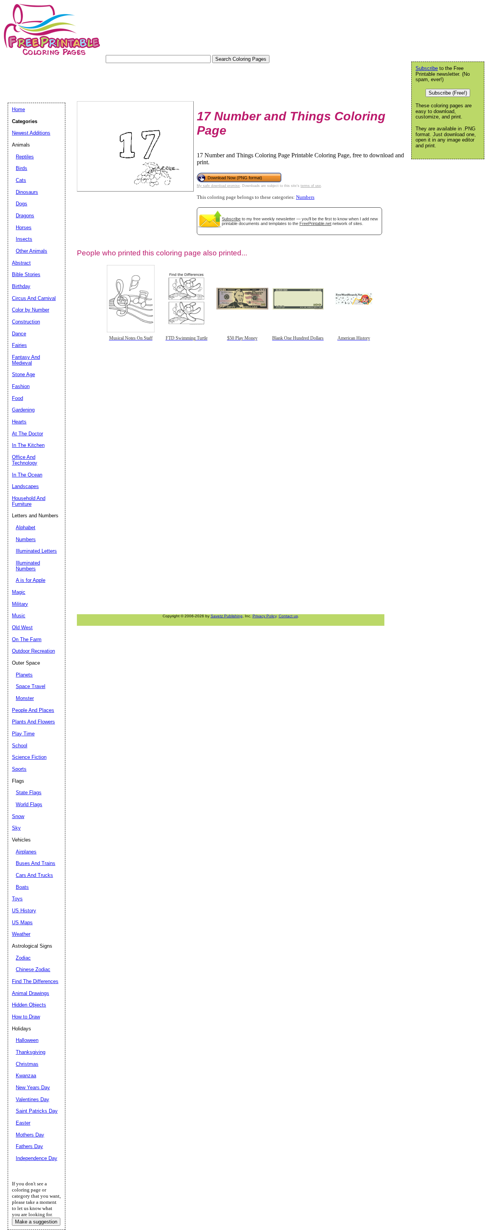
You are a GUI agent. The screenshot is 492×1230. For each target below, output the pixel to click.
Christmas (27, 1064)
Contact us (288, 616)
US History (24, 910)
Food (17, 398)
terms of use (311, 186)
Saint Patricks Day (37, 1111)
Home (18, 109)
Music (18, 615)
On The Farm (27, 639)
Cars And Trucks (34, 875)
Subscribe (231, 219)
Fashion (21, 386)
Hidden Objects (29, 1005)
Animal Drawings (30, 993)
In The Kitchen (28, 445)
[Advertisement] (148, 80)
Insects (24, 239)
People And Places (33, 710)
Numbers (305, 197)
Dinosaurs (27, 192)
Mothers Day (30, 1135)
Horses (24, 227)
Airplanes (26, 852)
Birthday (21, 286)
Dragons (25, 215)
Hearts (19, 422)
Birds (21, 168)
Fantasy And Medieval (26, 360)
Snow (18, 816)
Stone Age (23, 374)
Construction (26, 322)
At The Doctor (27, 434)
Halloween (27, 1040)
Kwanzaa (26, 1075)
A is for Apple (30, 580)
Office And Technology (24, 460)
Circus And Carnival (34, 298)
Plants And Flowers (33, 722)
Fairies (19, 345)
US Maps (22, 922)
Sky (16, 828)
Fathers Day (29, 1146)
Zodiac (23, 958)
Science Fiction (29, 757)
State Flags (29, 792)
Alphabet (25, 527)
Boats (22, 887)
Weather (21, 934)
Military (20, 604)
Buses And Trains (35, 863)
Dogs (21, 204)
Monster (25, 698)
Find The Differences (35, 981)
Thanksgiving (30, 1052)
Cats (21, 180)
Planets (24, 675)
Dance (19, 334)
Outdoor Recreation (33, 651)
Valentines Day (32, 1099)
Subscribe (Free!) (448, 93)
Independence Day (36, 1158)
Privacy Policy (264, 616)
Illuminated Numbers (28, 566)
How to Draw (26, 1017)
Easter (23, 1123)
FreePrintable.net (315, 223)
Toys (17, 899)
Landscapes (25, 486)
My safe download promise (218, 186)
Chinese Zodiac (33, 969)
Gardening (23, 410)
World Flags (29, 804)
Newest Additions (31, 133)
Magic (18, 592)
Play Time (23, 734)
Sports (19, 769)
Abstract (21, 263)
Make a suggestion (36, 1222)
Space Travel (30, 686)
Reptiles (25, 157)
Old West (22, 627)
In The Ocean (27, 475)
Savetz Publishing (227, 616)
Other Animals (31, 251)
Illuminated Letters (36, 551)
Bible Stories (26, 274)
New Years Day (33, 1087)
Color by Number (30, 310)
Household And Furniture (28, 501)
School (19, 745)
